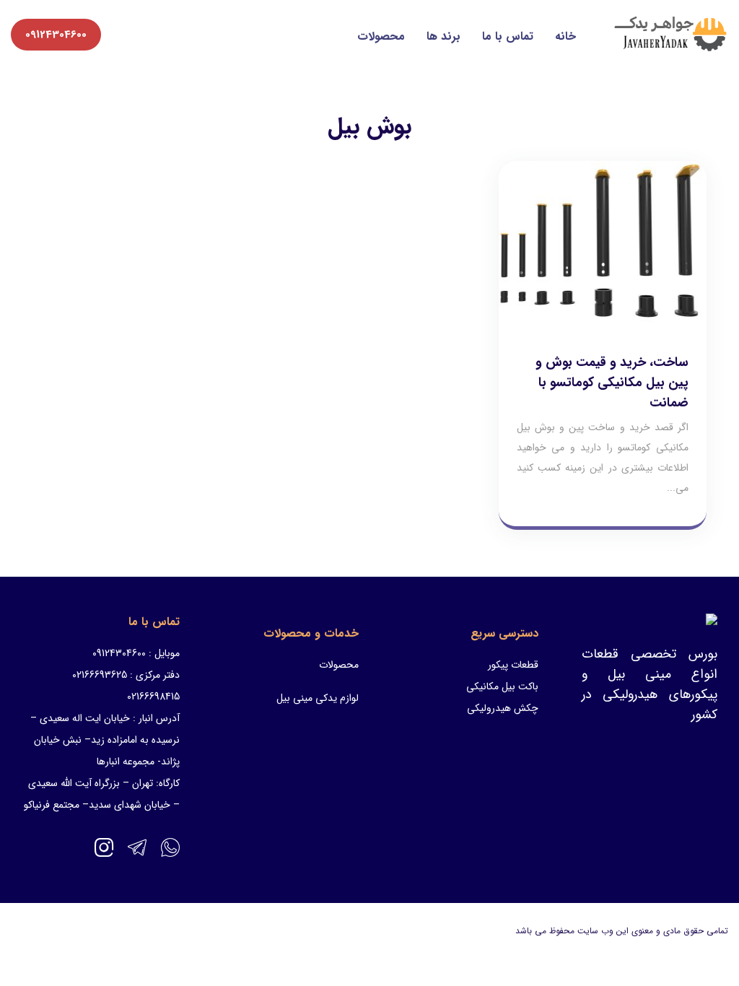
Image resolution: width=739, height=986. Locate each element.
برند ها (443, 36)
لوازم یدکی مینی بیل (317, 698)
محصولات (381, 36)
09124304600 (56, 34)
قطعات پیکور (513, 665)
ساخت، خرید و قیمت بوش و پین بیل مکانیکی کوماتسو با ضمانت (611, 382)
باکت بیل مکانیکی (502, 686)
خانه (565, 36)
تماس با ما (507, 36)
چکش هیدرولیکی (502, 708)
